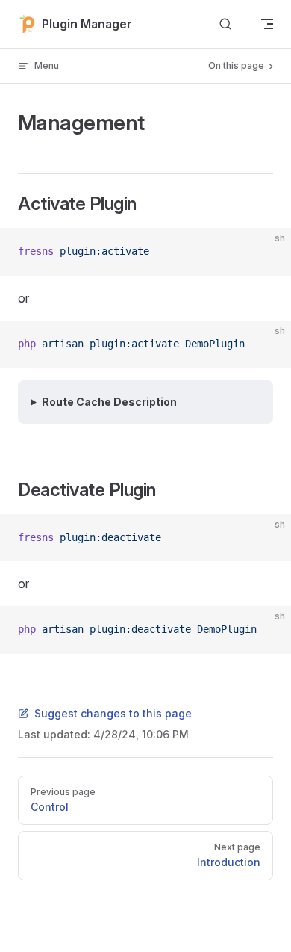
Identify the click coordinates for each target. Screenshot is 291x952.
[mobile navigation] (267, 24)
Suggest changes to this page (113, 713)
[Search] (225, 24)
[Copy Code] (267, 252)
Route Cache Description (109, 401)
